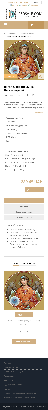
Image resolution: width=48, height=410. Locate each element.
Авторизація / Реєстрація (17, 2)
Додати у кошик (34, 189)
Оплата (24, 200)
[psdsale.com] (24, 14)
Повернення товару (24, 212)
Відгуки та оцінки (24, 217)
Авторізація (9, 376)
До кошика (25, 314)
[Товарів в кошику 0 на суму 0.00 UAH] (32, 23)
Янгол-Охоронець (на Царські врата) (24, 320)
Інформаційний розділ (13, 371)
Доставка (24, 206)
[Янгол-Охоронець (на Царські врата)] (24, 290)
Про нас (7, 363)
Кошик (7, 389)
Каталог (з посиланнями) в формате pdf (20, 393)
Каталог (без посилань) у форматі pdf (19, 397)
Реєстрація (8, 380)
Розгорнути (39, 112)
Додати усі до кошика (24, 341)
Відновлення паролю (13, 384)
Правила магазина (11, 367)
